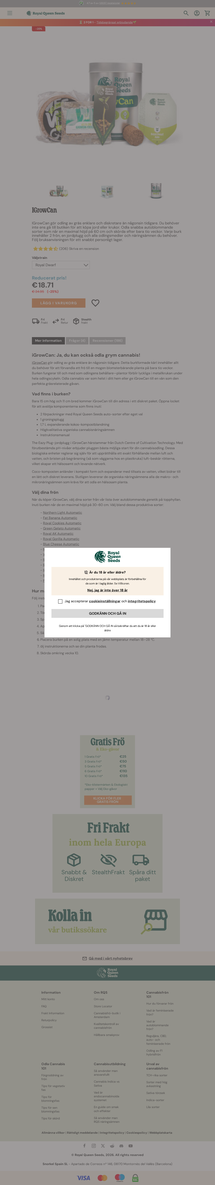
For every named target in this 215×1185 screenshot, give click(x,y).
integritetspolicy (142, 601)
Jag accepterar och (110, 601)
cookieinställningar (105, 601)
